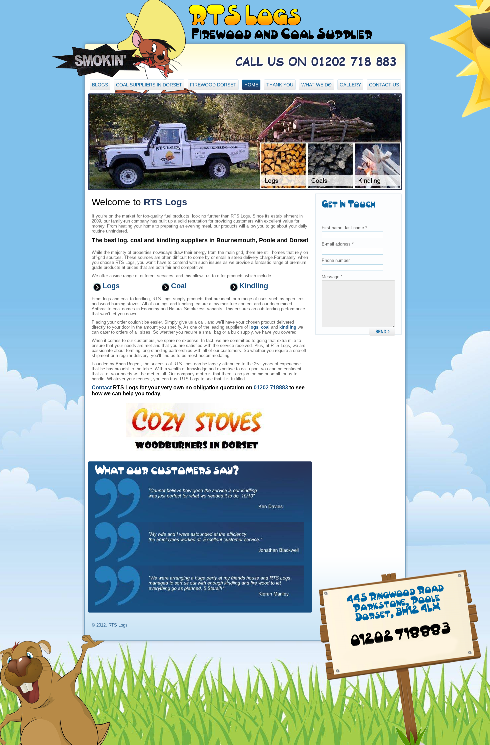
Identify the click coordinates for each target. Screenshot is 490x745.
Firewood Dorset (213, 84)
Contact (102, 387)
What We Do (315, 86)
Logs (111, 286)
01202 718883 (271, 387)
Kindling (253, 286)
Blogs (100, 84)
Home (251, 84)
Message (332, 276)
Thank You (279, 84)
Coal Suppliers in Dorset (149, 84)
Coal (179, 286)
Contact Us (384, 84)
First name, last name (344, 227)
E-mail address (338, 244)
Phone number (336, 260)
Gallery (350, 84)
